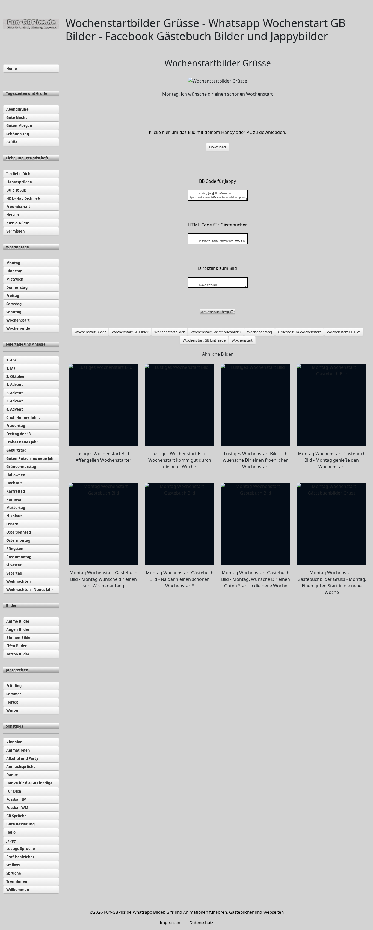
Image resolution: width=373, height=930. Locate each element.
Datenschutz (201, 922)
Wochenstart (242, 340)
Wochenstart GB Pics (343, 331)
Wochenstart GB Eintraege (204, 340)
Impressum (171, 922)
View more (103, 405)
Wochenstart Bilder (90, 331)
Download (217, 147)
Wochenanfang (259, 331)
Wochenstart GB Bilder (130, 331)
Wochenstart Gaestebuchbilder (216, 331)
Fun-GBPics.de (118, 912)
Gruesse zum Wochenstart (299, 331)
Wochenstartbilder (169, 331)
